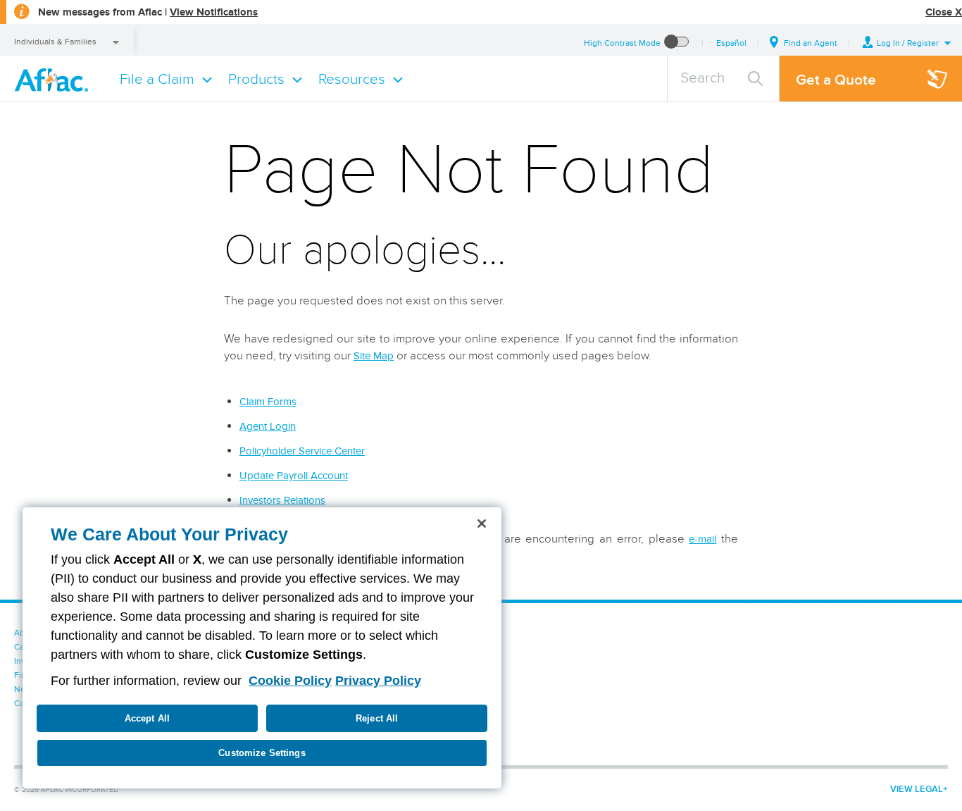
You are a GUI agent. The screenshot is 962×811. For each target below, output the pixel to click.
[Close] (481, 523)
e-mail (702, 539)
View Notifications (214, 12)
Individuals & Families (55, 41)
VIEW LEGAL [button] (916, 789)
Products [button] (256, 78)
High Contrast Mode (622, 42)
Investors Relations (282, 500)
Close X (943, 12)
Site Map (374, 355)
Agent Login (267, 426)
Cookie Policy (290, 681)
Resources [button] (351, 78)
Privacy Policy (378, 681)
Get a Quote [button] (836, 79)
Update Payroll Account (293, 475)
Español (731, 42)
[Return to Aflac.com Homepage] (54, 78)
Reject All (377, 718)
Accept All (147, 718)
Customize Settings (261, 753)
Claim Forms (267, 401)
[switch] (677, 43)
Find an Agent (810, 42)
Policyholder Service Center (302, 451)
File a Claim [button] (157, 78)
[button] (907, 42)
